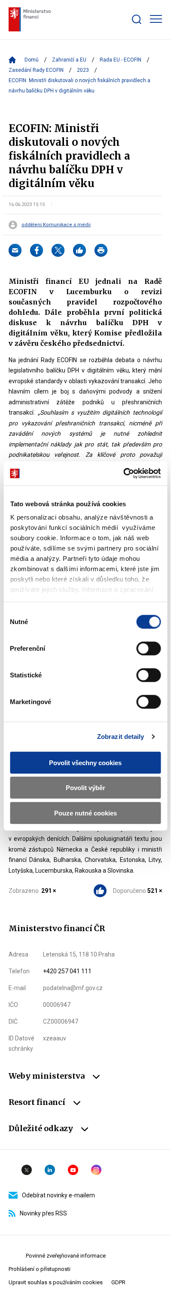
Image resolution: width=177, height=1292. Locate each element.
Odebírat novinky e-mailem (58, 1195)
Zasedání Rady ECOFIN (36, 70)
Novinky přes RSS (43, 1213)
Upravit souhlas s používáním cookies (56, 1282)
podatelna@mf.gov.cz (73, 987)
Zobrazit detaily (120, 736)
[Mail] (15, 250)
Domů (31, 60)
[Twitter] (58, 250)
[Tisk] (101, 250)
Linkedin (50, 1170)
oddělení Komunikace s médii (56, 225)
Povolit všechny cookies (85, 762)
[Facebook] (36, 250)
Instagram (96, 1170)
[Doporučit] (79, 250)
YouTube (73, 1170)
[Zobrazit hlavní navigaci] (156, 19)
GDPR (118, 1282)
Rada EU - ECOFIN (120, 60)
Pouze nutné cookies (85, 812)
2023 (83, 70)
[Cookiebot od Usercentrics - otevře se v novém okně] (123, 473)
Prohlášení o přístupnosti (39, 1269)
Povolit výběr (85, 787)
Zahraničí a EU (69, 60)
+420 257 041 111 (67, 971)
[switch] (148, 648)
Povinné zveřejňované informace (66, 1255)
